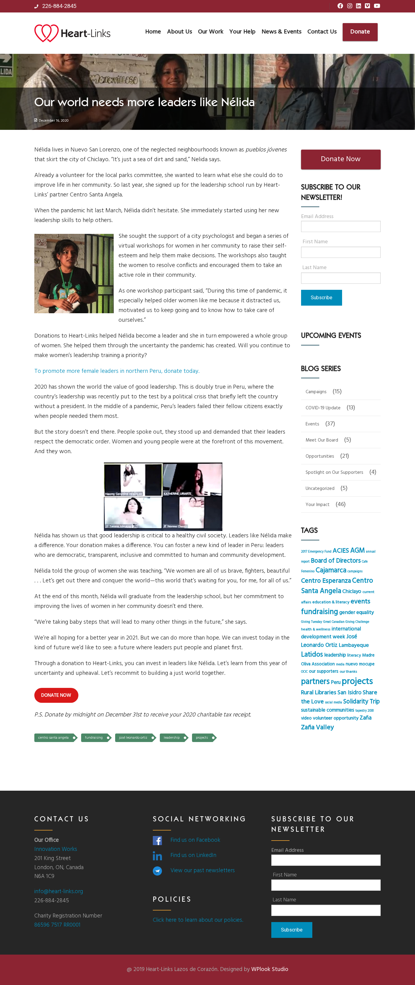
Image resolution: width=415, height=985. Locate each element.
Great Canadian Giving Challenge (346, 622)
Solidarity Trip (361, 702)
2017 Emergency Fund (316, 551)
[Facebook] (340, 6)
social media (333, 702)
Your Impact (318, 504)
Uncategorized (320, 488)
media (340, 664)
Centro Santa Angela (53, 738)
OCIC (304, 672)
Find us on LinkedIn (193, 855)
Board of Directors (336, 561)
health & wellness (315, 629)
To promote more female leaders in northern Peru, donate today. (117, 371)
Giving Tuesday (311, 622)
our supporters (323, 671)
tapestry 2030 (364, 710)
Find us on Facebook (195, 840)
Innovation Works (55, 849)
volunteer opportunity (335, 718)
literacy (354, 655)
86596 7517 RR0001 (57, 925)
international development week (331, 633)
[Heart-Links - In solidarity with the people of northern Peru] (72, 33)
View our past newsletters (202, 870)
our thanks (348, 672)
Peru (336, 683)
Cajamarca (331, 570)
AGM (357, 550)
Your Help (242, 32)
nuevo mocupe (360, 664)
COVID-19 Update (323, 408)
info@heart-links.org (58, 891)
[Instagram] (349, 6)
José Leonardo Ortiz (133, 738)
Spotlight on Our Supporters (334, 472)
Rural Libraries (318, 693)
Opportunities (320, 456)
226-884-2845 (58, 6)
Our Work (210, 32)
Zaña (366, 718)
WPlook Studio (269, 969)
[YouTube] (377, 6)
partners (315, 681)
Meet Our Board (322, 440)
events (360, 601)
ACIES (341, 551)
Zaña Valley (317, 727)
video (306, 718)
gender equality (356, 613)
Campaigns (316, 392)
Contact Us (322, 32)
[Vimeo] (367, 6)
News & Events (281, 32)
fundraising (94, 738)
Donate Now (341, 159)
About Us (179, 32)
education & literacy (330, 602)
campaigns (355, 571)
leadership (172, 738)
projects (202, 738)
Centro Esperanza (326, 581)
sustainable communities (327, 710)
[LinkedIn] (358, 6)
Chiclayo (351, 592)
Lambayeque (354, 645)
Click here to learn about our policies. (198, 920)
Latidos (312, 655)
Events (312, 424)
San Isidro (350, 692)
